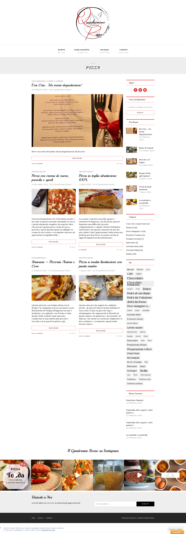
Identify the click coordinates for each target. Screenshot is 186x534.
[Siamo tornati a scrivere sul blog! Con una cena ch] (46, 475)
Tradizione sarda (144, 379)
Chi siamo (104, 51)
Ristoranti (132, 366)
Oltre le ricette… (82, 51)
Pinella (143, 340)
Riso (146, 362)
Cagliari (138, 274)
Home (33, 518)
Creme (138, 289)
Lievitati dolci (132, 246)
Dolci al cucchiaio (138, 293)
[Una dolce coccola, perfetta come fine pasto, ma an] (170, 475)
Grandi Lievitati (133, 239)
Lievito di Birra (132, 323)
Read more (77, 158)
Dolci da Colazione (139, 297)
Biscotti (130, 269)
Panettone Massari (134, 400)
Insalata (137, 310)
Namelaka (130, 336)
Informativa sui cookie (48, 530)
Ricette (61, 51)
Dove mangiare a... (138, 306)
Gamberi (129, 310)
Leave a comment (37, 163)
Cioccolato (135, 278)
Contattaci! (49, 518)
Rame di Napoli (146, 148)
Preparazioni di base (137, 345)
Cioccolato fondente (134, 283)
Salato (129, 254)
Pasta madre (132, 340)
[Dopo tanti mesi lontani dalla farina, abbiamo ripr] (15, 475)
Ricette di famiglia (134, 362)
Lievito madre (135, 327)
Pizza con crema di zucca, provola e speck (50, 177)
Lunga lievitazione (132, 332)
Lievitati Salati (39, 171)
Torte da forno (145, 375)
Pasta (146, 336)
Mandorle (142, 332)
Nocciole (138, 336)
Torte (135, 375)
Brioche (140, 269)
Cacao (148, 269)
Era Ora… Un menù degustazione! (57, 85)
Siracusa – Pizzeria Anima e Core (53, 264)
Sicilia (143, 370)
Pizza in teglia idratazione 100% (97, 177)
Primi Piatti (133, 353)
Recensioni (133, 357)
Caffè (130, 273)
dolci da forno (136, 301)
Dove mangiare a (39, 81)
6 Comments (83, 249)
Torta (128, 375)
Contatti (123, 51)
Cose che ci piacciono (136, 224)
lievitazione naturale (135, 319)
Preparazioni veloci (139, 349)
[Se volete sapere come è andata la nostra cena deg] (77, 475)
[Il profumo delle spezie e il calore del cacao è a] (139, 475)
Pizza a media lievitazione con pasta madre (100, 264)
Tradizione (131, 379)
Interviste (130, 242)
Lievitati (146, 310)
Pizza (149, 340)
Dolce (147, 289)
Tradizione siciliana (134, 384)
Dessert (129, 227)
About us (40, 518)
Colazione (130, 289)
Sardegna (132, 370)
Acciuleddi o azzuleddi (136, 435)
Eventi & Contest (55, 81)
